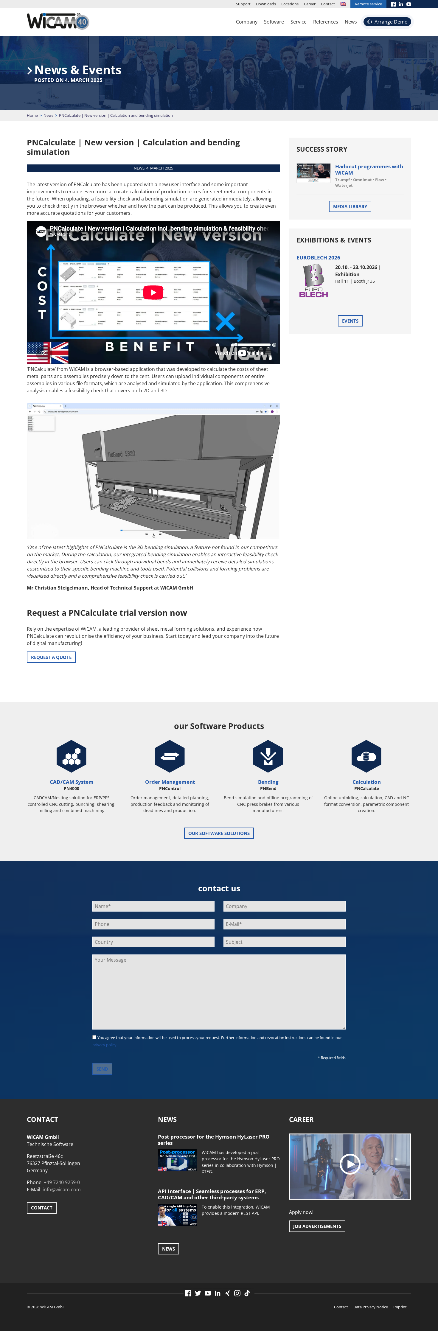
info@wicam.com (62, 1189)
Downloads (266, 4)
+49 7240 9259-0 (62, 1182)
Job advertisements (317, 1226)
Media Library (350, 206)
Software (274, 21)
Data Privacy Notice (370, 1307)
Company (246, 21)
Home (32, 115)
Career (310, 4)
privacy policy (104, 1044)
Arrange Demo (391, 21)
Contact (328, 4)
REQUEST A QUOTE (51, 657)
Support (243, 4)
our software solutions (219, 833)
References (325, 21)
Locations (290, 4)
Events (350, 321)
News (351, 21)
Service (299, 21)
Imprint (400, 1307)
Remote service (368, 4)
